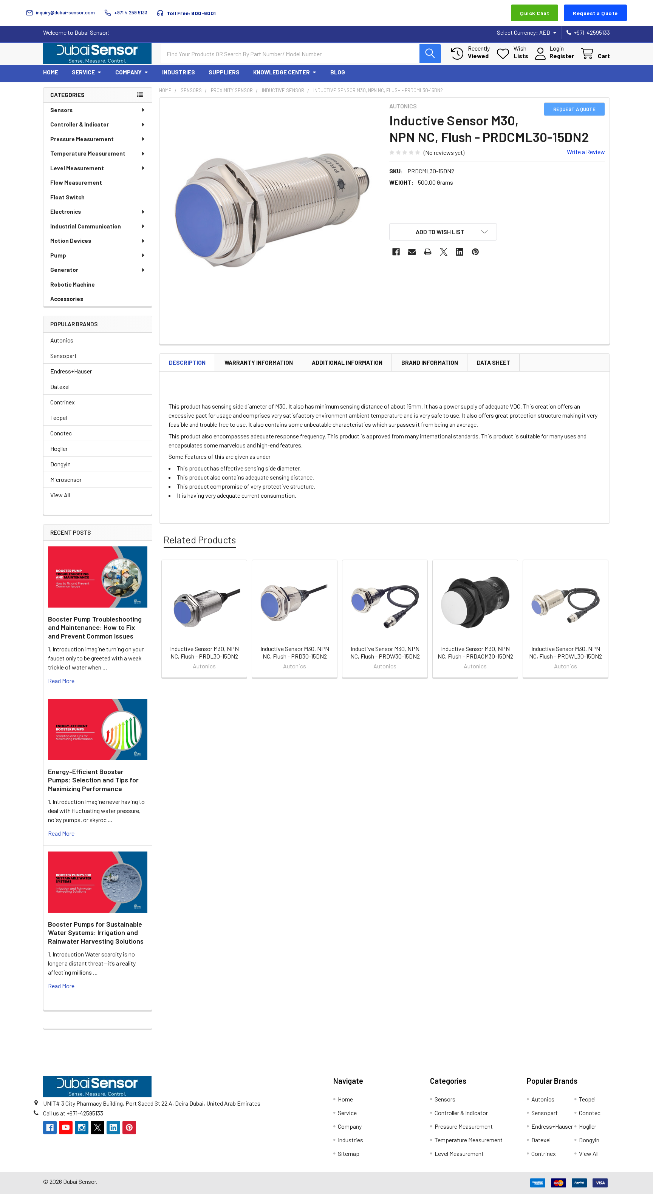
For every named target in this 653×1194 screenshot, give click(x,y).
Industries (178, 72)
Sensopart (63, 355)
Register (561, 55)
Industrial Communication (85, 226)
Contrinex (62, 402)
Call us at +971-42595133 (73, 1113)
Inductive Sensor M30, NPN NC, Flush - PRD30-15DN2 (294, 652)
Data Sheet (493, 362)
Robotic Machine (72, 284)
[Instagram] (81, 1127)
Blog (337, 72)
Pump (58, 255)
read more (61, 680)
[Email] (412, 252)
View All (60, 494)
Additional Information (347, 362)
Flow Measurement (76, 182)
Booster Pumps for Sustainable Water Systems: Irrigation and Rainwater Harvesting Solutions (96, 932)
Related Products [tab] (200, 539)
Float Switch (67, 197)
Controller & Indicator (79, 124)
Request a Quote (595, 13)
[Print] (428, 252)
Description (187, 362)
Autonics (61, 340)
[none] (272, 210)
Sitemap (348, 1153)
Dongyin (60, 463)
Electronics (65, 211)
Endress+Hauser (71, 371)
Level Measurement (77, 168)
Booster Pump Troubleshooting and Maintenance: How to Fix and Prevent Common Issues (95, 627)
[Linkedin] (459, 252)
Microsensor (66, 479)
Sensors (61, 109)
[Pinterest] (475, 252)
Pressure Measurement (82, 139)
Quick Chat (534, 13)
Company (128, 72)
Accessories (66, 298)
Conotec (61, 433)
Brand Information (429, 362)
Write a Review (586, 151)
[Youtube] (66, 1127)
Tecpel (58, 417)
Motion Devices (70, 240)
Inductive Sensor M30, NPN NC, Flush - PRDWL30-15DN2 (565, 652)
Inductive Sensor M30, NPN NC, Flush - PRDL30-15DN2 (204, 652)
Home (50, 72)
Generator (64, 269)
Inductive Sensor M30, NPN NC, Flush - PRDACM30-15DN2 (475, 652)
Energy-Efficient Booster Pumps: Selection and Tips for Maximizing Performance (93, 780)
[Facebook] (396, 252)
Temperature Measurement (87, 153)
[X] (443, 252)
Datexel (60, 386)
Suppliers (224, 72)
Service (83, 72)
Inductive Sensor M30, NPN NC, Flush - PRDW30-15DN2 (385, 652)
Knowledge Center (281, 72)
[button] (443, 232)
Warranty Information (258, 362)
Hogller (59, 448)
